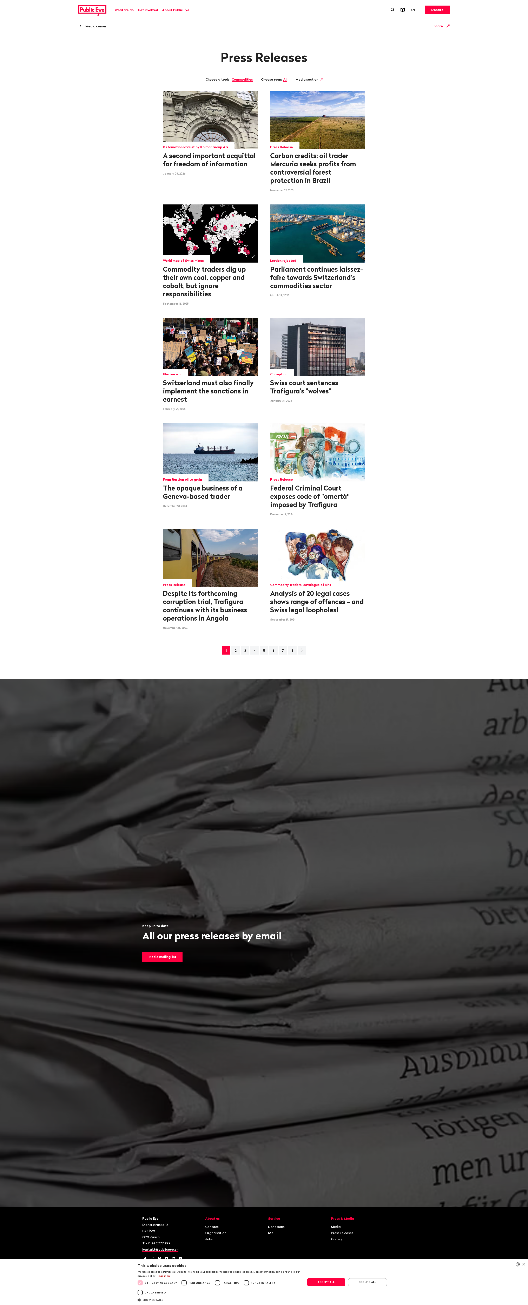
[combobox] (518, 1264)
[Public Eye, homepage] (92, 9)
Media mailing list (162, 957)
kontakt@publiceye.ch (160, 1249)
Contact (212, 1227)
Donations (276, 1227)
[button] (219, 1299)
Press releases (342, 1233)
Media (336, 1227)
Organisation (215, 1233)
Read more (164, 1275)
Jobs (209, 1239)
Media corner (95, 26)
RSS (271, 1233)
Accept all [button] (326, 1282)
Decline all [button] (367, 1282)
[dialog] (264, 1282)
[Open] (448, 26)
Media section (307, 79)
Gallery (336, 1239)
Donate (437, 10)
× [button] (523, 1264)
